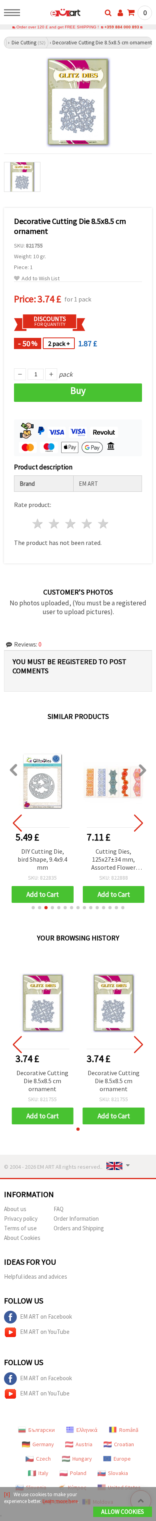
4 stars (87, 523)
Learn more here (60, 1501)
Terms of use (20, 1228)
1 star (38, 523)
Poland (78, 1473)
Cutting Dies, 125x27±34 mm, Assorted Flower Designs (113, 859)
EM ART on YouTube (45, 1331)
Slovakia (118, 1473)
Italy (43, 1473)
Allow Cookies (122, 1511)
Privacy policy (21, 1218)
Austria (84, 1444)
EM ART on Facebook (46, 1316)
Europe (122, 1458)
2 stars (54, 523)
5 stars (103, 523)
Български (41, 1429)
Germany (43, 1444)
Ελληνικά (87, 1429)
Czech (43, 1458)
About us (15, 1209)
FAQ (59, 1209)
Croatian (124, 1444)
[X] (7, 1494)
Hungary (82, 1458)
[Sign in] (120, 13)
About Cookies (22, 1238)
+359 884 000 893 (121, 27)
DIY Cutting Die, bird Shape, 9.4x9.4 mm (42, 859)
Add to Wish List (41, 278)
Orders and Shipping (79, 1228)
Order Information (76, 1218)
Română (128, 1429)
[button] (33, 907)
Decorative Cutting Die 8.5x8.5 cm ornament (42, 1081)
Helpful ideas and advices (35, 1276)
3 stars (71, 523)
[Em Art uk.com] (52, 14)
